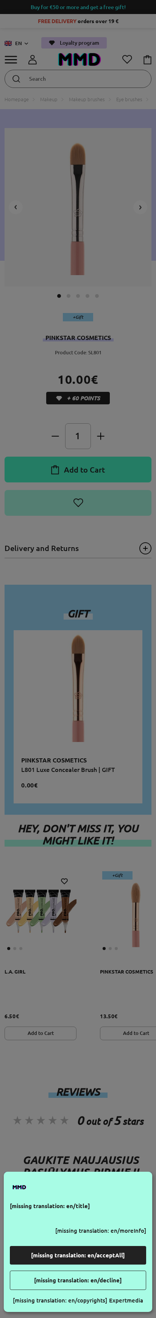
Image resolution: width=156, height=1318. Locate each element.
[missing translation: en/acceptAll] (78, 1255)
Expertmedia (126, 1300)
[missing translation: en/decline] (78, 1280)
